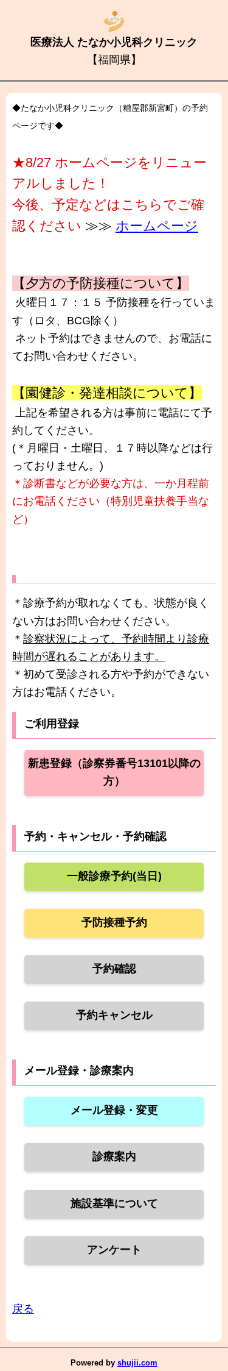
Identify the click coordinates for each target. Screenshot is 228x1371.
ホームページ (157, 225)
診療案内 (114, 1156)
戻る (23, 1309)
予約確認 (114, 969)
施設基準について (114, 1203)
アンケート (114, 1250)
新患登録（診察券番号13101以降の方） (114, 772)
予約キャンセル (114, 1015)
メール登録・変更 (114, 1110)
